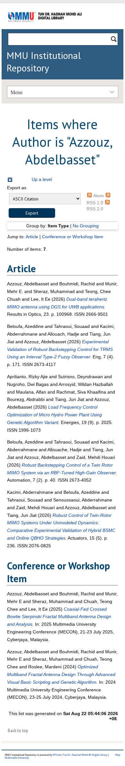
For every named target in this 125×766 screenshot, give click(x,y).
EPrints (57, 755)
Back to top (18, 730)
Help (117, 755)
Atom (98, 195)
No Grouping (86, 225)
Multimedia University (17, 757)
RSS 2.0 (95, 208)
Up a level (42, 179)
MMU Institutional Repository (43, 61)
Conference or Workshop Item (72, 236)
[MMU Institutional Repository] (45, 28)
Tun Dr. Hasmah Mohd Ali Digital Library (85, 755)
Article (32, 236)
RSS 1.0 (95, 202)
